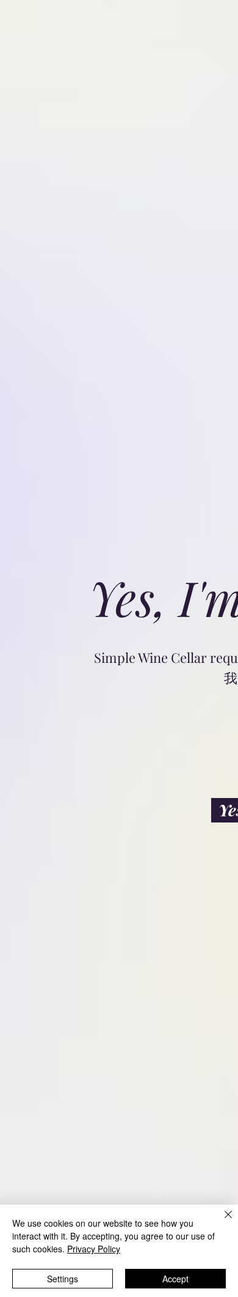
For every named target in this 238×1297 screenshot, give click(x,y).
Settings (62, 1279)
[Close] (221, 1221)
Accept (175, 1279)
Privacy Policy (93, 1249)
